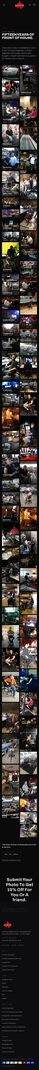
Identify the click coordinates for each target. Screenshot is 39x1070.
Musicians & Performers (10, 1019)
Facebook (21, 945)
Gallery (4, 998)
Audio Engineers (8, 1008)
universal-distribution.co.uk (11, 940)
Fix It (3, 994)
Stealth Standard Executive (12, 958)
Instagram (5, 945)
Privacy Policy (7, 1040)
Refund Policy (7, 1048)
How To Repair (7, 991)
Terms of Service (8, 1052)
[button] (4, 5)
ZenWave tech (7, 979)
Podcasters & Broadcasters (12, 1016)
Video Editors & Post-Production (14, 1027)
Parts (4, 983)
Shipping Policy (7, 1044)
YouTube (13, 945)
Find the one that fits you (11, 860)
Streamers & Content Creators (13, 1031)
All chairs (5, 987)
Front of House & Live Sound (12, 1012)
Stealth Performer (8, 970)
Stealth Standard (8, 955)
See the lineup (11, 854)
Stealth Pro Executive (10, 966)
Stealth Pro (6, 962)
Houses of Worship (9, 1023)
